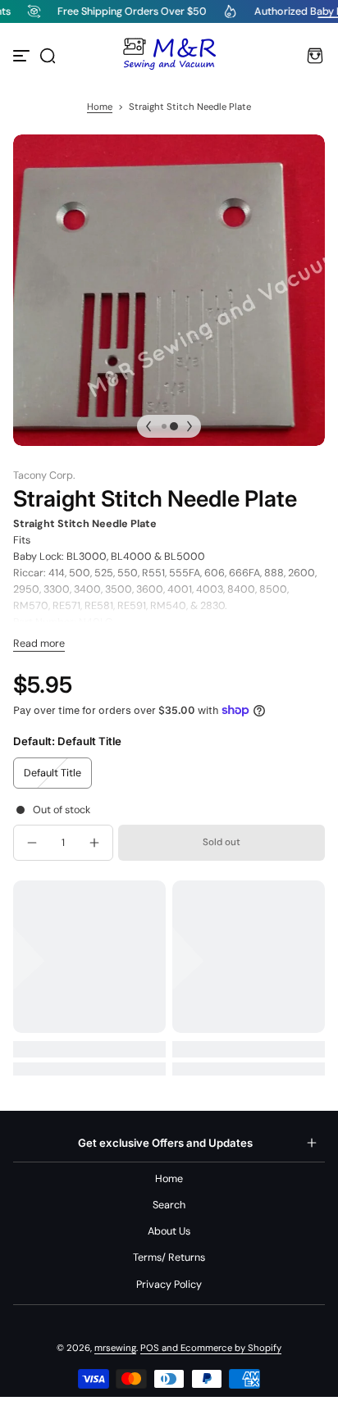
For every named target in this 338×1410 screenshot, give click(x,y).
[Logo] (169, 55)
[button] (47, 55)
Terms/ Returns (169, 1257)
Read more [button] (39, 643)
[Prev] (148, 426)
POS (149, 1348)
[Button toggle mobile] (23, 56)
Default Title (52, 773)
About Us (169, 1231)
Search (169, 1205)
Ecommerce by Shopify (230, 1348)
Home (99, 107)
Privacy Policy (169, 1284)
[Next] (189, 426)
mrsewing (115, 1348)
